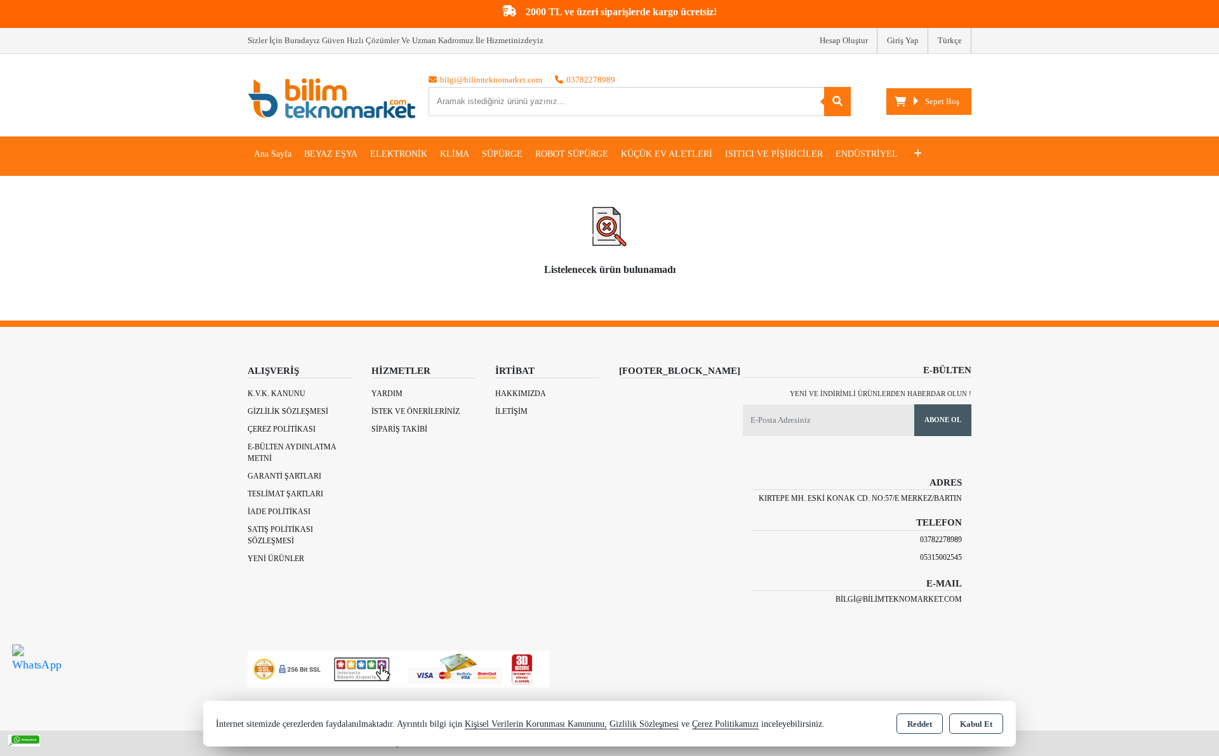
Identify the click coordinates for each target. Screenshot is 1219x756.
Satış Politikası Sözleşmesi (280, 535)
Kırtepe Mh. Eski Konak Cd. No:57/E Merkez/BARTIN (860, 498)
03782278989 (941, 539)
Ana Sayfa (272, 154)
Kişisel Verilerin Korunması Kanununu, (536, 724)
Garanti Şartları (284, 476)
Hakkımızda (520, 393)
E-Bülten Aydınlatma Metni (292, 452)
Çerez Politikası (282, 429)
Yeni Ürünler (276, 558)
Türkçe (950, 40)
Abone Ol (942, 419)
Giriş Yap (903, 40)
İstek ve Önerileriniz (415, 411)
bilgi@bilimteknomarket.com (899, 599)
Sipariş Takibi (399, 429)
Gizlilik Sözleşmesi (288, 411)
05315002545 (941, 557)
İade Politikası (279, 511)
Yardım (387, 393)
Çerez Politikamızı (725, 724)
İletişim (511, 411)
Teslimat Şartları (285, 493)
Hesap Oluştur (844, 40)
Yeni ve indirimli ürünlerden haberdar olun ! (880, 393)
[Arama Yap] (837, 101)
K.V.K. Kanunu (276, 393)
